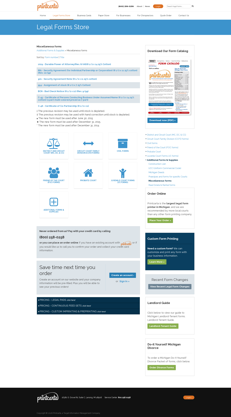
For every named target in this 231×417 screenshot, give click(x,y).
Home (43, 15)
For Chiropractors (145, 15)
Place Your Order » (160, 220)
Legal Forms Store (61, 15)
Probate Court (88, 180)
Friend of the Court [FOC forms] (54, 181)
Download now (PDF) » (162, 120)
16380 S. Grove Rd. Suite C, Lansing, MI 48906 (82, 397)
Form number (51, 57)
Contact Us (183, 15)
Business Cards (84, 15)
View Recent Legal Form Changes (169, 286)
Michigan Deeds (156, 172)
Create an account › (122, 275)
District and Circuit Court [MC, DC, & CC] (54, 152)
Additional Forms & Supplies (50, 50)
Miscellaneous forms (160, 181)
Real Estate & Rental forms (162, 185)
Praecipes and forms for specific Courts (168, 176)
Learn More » (156, 262)
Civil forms (123, 151)
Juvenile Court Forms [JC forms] (123, 181)
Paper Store (103, 15)
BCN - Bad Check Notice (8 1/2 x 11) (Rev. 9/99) (63, 91)
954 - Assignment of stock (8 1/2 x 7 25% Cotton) (64, 85)
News (147, 6)
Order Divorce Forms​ (161, 367)
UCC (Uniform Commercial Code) (165, 168)
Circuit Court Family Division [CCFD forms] (88, 152)
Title (62, 57)
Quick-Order (166, 15)
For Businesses (123, 15)
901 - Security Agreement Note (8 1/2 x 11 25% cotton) (67, 79)
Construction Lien (157, 164)
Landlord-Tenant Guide (162, 326)
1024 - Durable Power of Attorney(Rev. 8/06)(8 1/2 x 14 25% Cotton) (74, 64)
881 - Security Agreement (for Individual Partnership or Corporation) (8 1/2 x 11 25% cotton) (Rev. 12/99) (87, 71)
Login (158, 6)
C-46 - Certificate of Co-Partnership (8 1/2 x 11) (63, 106)
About (139, 6)
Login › (189, 397)
